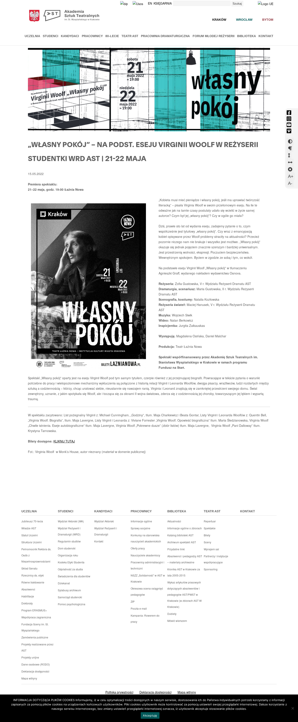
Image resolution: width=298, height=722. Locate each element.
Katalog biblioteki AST (180, 535)
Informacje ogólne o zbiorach (184, 528)
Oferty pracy (138, 548)
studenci (65, 511)
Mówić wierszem (177, 621)
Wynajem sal (211, 549)
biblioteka (176, 511)
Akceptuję (150, 715)
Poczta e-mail (139, 608)
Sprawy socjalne (140, 528)
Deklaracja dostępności (35, 671)
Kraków (219, 19)
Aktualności (174, 521)
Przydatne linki (176, 549)
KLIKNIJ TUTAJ (64, 441)
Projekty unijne (30, 657)
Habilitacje (27, 596)
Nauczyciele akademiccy (145, 555)
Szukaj (237, 3)
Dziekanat (64, 583)
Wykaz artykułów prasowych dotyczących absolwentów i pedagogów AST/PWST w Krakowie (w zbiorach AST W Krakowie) (184, 594)
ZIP (133, 601)
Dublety (171, 614)
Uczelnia (32, 36)
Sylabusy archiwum (69, 590)
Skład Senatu (29, 568)
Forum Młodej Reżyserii (214, 36)
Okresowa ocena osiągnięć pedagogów (147, 591)
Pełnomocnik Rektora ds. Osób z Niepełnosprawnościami (36, 555)
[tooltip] (289, 113)
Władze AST (28, 528)
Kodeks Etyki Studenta (71, 562)
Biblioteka (246, 36)
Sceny (207, 542)
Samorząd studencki (70, 597)
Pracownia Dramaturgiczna (165, 36)
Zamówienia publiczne (34, 637)
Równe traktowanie (32, 582)
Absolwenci (28, 589)
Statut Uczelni (29, 535)
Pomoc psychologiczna (71, 604)
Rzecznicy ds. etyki (32, 575)
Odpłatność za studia (70, 569)
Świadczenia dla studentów (74, 576)
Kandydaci (70, 36)
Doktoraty (27, 603)
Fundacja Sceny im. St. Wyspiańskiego (34, 627)
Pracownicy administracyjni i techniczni (147, 565)
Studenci (50, 36)
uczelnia (29, 511)
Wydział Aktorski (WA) (71, 521)
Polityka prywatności (119, 692)
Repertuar (210, 521)
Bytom (267, 19)
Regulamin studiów (69, 541)
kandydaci (103, 511)
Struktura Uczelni (31, 542)
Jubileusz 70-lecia (32, 521)
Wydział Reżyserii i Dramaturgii (105, 531)
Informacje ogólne (141, 521)
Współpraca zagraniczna (36, 617)
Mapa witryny (29, 678)
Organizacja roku (68, 555)
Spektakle (210, 528)
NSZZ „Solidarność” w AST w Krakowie (148, 578)
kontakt (247, 511)
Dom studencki (66, 548)
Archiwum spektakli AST (181, 542)
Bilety (207, 535)
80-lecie (112, 36)
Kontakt (266, 36)
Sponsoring (211, 569)
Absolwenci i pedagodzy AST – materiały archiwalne (184, 559)
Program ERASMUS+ (34, 610)
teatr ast (212, 511)
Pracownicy (92, 36)
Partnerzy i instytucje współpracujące (216, 559)
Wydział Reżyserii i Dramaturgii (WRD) (69, 531)
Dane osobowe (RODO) (35, 664)
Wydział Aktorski (104, 521)
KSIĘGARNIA (163, 3)
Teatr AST (130, 36)
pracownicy (141, 511)
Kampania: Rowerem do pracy (145, 618)
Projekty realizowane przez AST (37, 647)
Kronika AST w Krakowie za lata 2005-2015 (183, 572)
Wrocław (244, 19)
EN (150, 3)
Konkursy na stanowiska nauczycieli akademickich (146, 538)
